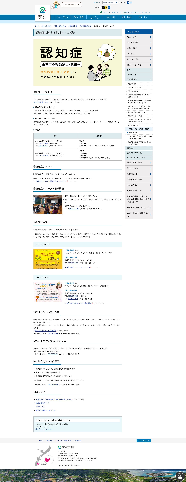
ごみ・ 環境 (132, 48)
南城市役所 (68, 447)
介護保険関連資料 (133, 91)
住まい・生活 (132, 59)
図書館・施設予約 (134, 179)
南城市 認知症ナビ (134, 125)
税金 (128, 70)
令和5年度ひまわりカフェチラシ (78, 267)
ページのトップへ (144, 440)
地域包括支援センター (41, 102)
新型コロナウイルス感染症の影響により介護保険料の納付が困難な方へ (139, 107)
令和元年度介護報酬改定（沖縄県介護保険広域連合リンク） (139, 102)
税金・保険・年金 (134, 65)
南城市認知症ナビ (42, 403)
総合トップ (106, 12)
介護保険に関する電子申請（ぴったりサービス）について (139, 120)
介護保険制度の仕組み (135, 116)
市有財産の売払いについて (138, 208)
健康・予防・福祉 (134, 163)
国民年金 (130, 148)
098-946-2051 (43, 146)
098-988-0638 (43, 155)
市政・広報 (111, 17)
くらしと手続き (62, 17)
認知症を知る (41, 406)
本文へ (97, 2)
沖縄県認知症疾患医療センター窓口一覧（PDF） (53, 399)
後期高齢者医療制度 (134, 153)
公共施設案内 (132, 185)
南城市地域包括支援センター (46, 410)
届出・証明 (131, 37)
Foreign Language (108, 2)
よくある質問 (124, 12)
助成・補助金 (132, 168)
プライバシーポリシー (64, 440)
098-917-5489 (74, 209)
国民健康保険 (132, 74)
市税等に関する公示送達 (136, 157)
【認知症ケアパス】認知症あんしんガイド (51, 181)
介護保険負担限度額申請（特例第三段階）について (139, 96)
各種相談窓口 (132, 174)
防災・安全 (143, 17)
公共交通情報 (132, 42)
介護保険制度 (132, 79)
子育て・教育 (78, 17)
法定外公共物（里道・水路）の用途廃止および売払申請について (138, 199)
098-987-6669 (43, 143)
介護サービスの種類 (134, 87)
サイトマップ (145, 12)
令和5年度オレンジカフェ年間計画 (79, 303)
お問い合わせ (135, 12)
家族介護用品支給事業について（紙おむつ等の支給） (139, 143)
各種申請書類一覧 (134, 191)
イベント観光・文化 (94, 17)
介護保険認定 (132, 84)
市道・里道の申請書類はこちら (138, 214)
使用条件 (50, 440)
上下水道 (130, 54)
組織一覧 (115, 12)
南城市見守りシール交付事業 (45, 331)
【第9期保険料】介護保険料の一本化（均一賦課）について (140, 137)
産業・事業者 (127, 17)
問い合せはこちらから (43, 429)
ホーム (41, 440)
